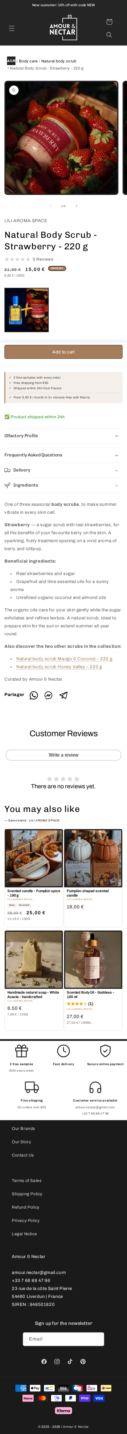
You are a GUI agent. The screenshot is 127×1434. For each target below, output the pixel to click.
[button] (11, 28)
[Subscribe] (97, 1339)
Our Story (21, 1142)
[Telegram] (63, 698)
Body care (28, 61)
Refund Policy (26, 1207)
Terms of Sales (26, 1180)
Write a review (64, 755)
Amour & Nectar (76, 1426)
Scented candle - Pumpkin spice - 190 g (33, 893)
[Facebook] (51, 698)
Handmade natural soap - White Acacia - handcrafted (33, 994)
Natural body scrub (58, 61)
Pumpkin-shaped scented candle (88, 893)
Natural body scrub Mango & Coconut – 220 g (64, 658)
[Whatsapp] (36, 698)
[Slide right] (76, 205)
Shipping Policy (27, 1194)
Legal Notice (24, 1234)
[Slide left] (50, 205)
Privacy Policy (26, 1220)
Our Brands (23, 1128)
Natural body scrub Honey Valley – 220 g (59, 666)
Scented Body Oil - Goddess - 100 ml (90, 994)
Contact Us (23, 1155)
